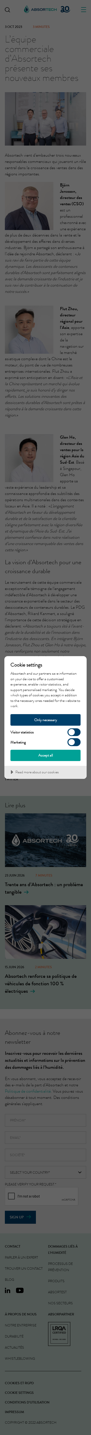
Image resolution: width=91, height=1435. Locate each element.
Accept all (45, 755)
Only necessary (45, 720)
